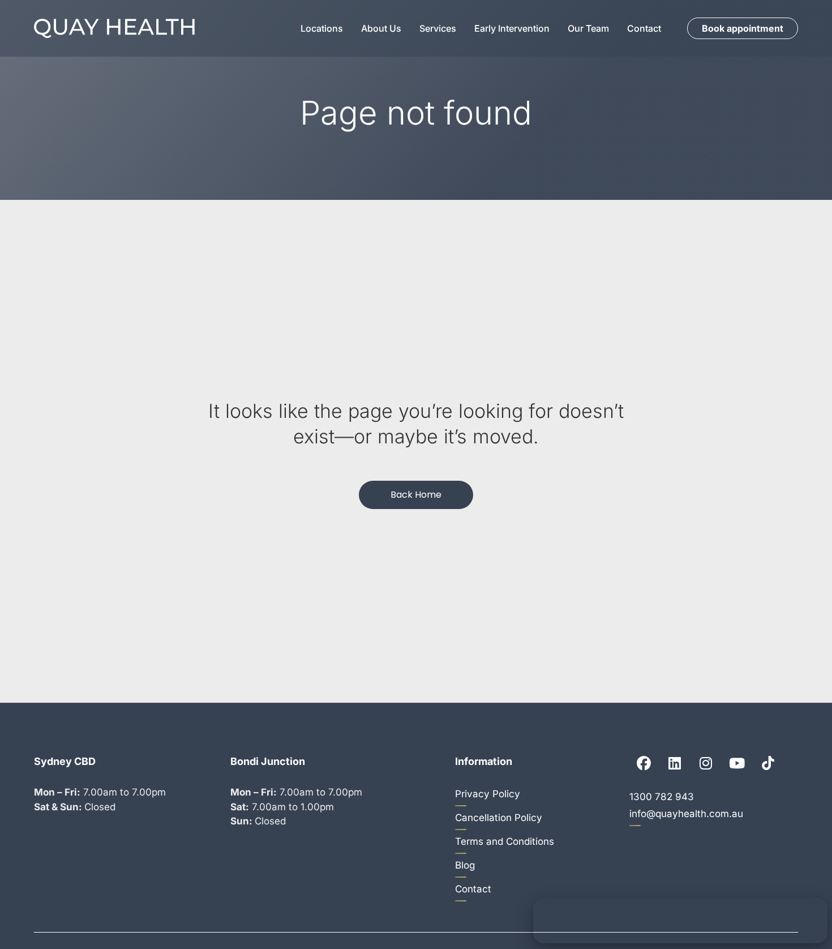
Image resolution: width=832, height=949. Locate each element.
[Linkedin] (675, 763)
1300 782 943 (661, 796)
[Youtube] (737, 763)
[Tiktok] (768, 763)
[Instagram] (706, 763)
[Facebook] (643, 763)
